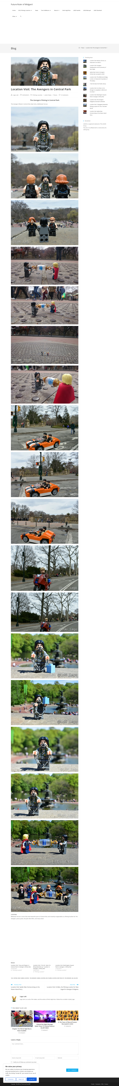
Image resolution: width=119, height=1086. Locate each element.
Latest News (47, 95)
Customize (10, 1079)
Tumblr (92, 1084)
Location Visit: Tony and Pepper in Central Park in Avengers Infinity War (21, 966)
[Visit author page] (14, 998)
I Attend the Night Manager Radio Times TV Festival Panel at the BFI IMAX (44, 1026)
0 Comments (64, 95)
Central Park (17, 978)
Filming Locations (41, 978)
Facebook (98, 1084)
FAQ (102, 1084)
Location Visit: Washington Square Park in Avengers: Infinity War (64, 966)
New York (59, 978)
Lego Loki (15, 95)
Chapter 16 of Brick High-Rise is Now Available (21, 1029)
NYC (63, 978)
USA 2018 (76, 978)
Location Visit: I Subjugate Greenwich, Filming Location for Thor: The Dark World (99, 106)
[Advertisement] (59, 31)
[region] (21, 1073)
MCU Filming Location (51, 978)
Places (55, 95)
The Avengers (68, 978)
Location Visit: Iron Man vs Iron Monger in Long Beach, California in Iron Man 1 (98, 90)
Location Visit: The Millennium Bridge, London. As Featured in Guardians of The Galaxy (99, 79)
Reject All (21, 1079)
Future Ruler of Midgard (22, 4)
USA (72, 978)
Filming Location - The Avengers (28, 978)
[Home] (79, 48)
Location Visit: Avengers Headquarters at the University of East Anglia (98, 67)
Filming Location (37, 95)
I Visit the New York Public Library (98, 84)
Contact (106, 1084)
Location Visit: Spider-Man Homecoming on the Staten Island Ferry (98, 113)
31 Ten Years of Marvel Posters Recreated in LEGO (67, 1023)
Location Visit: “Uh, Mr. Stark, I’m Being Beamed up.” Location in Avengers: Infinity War (42, 967)
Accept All (31, 1079)
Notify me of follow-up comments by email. (25, 1062)
